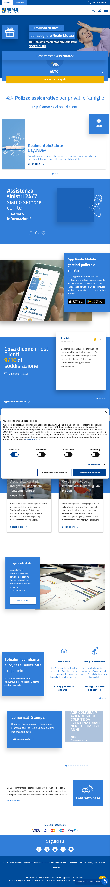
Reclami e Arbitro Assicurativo (28, 862)
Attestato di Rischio (59, 862)
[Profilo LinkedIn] (39, 849)
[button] (53, 174)
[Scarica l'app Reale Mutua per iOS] (95, 304)
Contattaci (73, 862)
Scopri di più (23, 600)
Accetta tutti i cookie (89, 472)
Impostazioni (94, 464)
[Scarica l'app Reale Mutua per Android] (76, 303)
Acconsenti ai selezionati (54, 472)
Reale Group (8, 862)
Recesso (46, 862)
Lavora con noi (101, 862)
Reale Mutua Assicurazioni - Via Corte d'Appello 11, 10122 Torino (55, 877)
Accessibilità (55, 867)
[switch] (41, 454)
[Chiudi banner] (106, 412)
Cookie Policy (32, 439)
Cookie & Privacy (86, 862)
